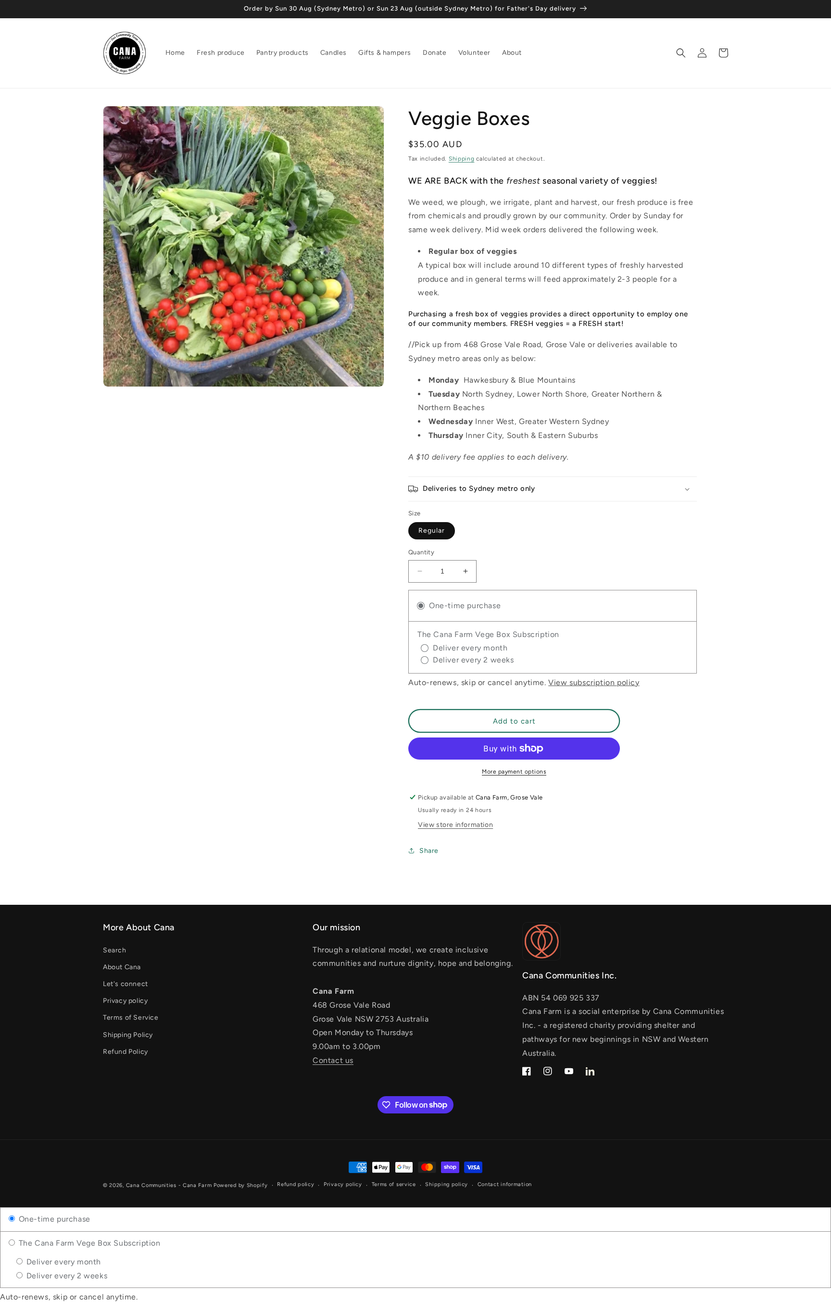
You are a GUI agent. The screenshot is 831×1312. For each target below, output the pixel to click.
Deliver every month (62, 1261)
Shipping (462, 158)
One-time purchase (53, 1219)
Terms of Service (131, 1017)
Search (114, 950)
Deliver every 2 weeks (65, 1275)
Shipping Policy (128, 1035)
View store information (455, 825)
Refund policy (295, 1184)
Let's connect (125, 984)
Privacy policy (125, 1001)
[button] (681, 52)
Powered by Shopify (241, 1185)
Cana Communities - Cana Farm (169, 1185)
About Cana (122, 967)
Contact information (505, 1184)
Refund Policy (125, 1052)
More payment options (514, 771)
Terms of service (394, 1184)
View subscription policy (593, 682)
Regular (431, 530)
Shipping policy (446, 1184)
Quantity (421, 552)
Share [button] (429, 851)
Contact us (333, 1060)
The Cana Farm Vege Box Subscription (88, 1243)
